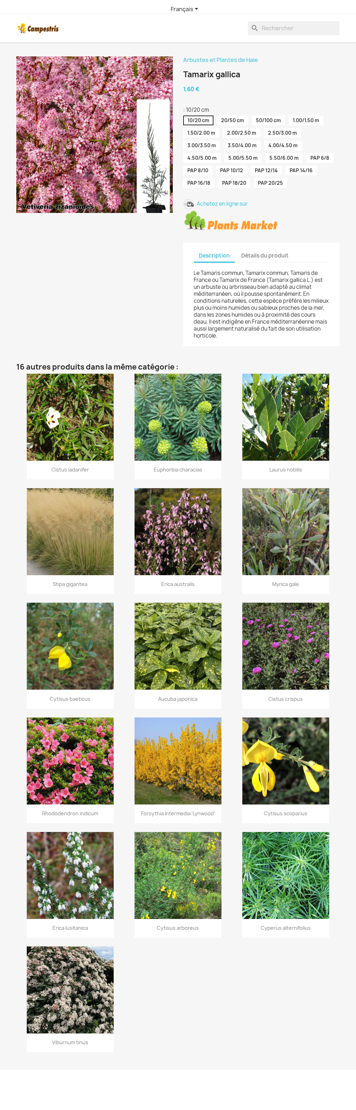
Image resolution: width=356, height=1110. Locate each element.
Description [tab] (214, 255)
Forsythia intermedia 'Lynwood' (178, 813)
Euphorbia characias (178, 469)
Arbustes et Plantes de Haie (220, 60)
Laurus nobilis (285, 469)
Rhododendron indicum (70, 813)
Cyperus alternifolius (286, 928)
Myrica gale (285, 584)
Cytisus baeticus (70, 699)
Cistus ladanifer (70, 469)
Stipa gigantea (70, 584)
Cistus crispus (285, 699)
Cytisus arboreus (178, 928)
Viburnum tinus (70, 1042)
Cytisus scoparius (285, 813)
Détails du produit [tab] (265, 255)
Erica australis (178, 584)
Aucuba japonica (177, 699)
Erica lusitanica (70, 928)
